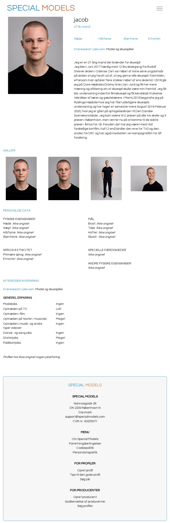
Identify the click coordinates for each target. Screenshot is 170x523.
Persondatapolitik (85, 452)
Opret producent (85, 497)
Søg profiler (85, 506)
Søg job (85, 479)
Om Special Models (85, 439)
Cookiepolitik (85, 447)
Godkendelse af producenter (85, 501)
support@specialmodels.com (85, 416)
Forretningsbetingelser (85, 443)
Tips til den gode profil (85, 474)
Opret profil (85, 470)
